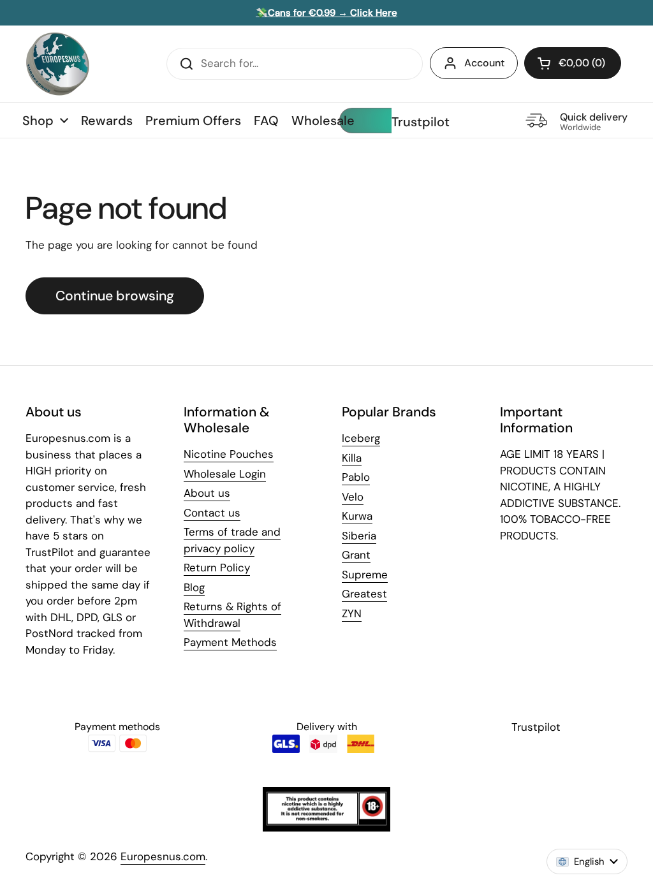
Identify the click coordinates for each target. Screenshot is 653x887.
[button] (572, 63)
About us (207, 493)
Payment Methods (230, 642)
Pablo (356, 477)
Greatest (364, 594)
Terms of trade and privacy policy (232, 540)
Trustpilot (421, 122)
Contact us (212, 513)
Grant (356, 555)
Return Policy (217, 568)
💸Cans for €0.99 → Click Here (326, 13)
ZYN (352, 613)
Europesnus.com (163, 856)
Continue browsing (114, 296)
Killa (352, 458)
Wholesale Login (225, 474)
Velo (352, 497)
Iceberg (361, 438)
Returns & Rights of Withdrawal (232, 614)
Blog (194, 587)
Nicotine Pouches (229, 454)
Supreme (365, 575)
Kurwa (357, 516)
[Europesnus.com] (57, 64)
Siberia (359, 536)
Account (484, 63)
